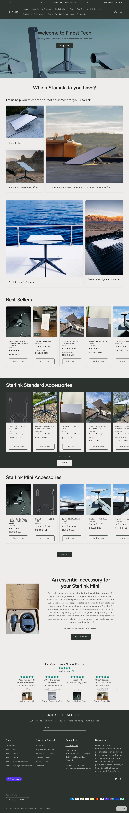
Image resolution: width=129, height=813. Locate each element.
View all (64, 463)
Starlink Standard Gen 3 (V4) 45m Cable (18, 428)
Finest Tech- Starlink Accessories (24, 808)
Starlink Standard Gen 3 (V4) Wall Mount (71, 342)
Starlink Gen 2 (12, 753)
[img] (64, 668)
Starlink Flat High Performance (104, 279)
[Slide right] (69, 371)
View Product (81, 636)
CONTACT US (72, 745)
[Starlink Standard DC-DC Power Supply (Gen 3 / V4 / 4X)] (27, 696)
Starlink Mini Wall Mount (98, 519)
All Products (11, 745)
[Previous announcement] (41, 2)
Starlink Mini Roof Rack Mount (71, 520)
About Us (40, 745)
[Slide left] (59, 371)
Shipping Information (45, 749)
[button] (61, 9)
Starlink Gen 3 (12, 757)
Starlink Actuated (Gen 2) (22, 187)
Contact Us (40, 766)
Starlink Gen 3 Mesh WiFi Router (98, 342)
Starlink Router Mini (43, 341)
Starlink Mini (15, 143)
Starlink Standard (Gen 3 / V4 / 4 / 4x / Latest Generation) (78, 187)
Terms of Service (43, 757)
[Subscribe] (83, 728)
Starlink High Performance (22, 282)
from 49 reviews (63, 671)
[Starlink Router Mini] (77, 696)
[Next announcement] (87, 2)
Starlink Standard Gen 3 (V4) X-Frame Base (44, 428)
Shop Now (64, 45)
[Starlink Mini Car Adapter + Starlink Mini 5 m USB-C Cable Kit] (52, 696)
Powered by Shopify (43, 808)
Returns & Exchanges (45, 753)
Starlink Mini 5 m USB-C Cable (44, 520)
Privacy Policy (42, 761)
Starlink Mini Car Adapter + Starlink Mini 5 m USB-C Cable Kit (18, 343)
